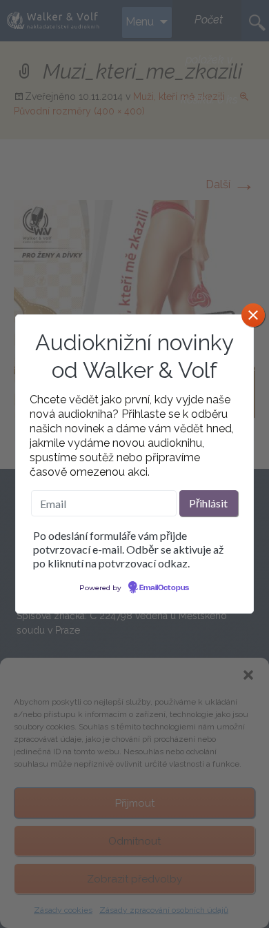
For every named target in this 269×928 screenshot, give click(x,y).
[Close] (253, 315)
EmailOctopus (164, 588)
